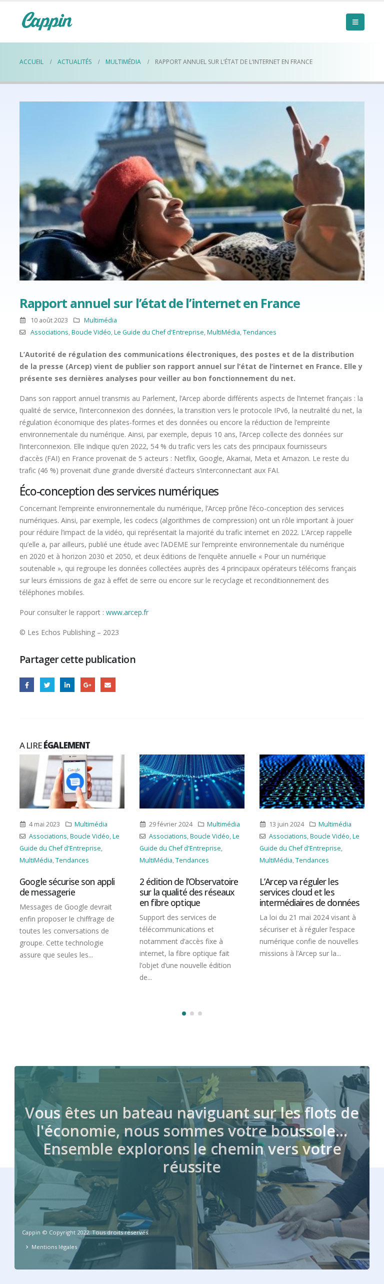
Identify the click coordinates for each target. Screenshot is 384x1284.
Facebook (27, 685)
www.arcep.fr (127, 612)
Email (107, 685)
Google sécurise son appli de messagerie (67, 887)
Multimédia (100, 320)
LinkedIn (67, 685)
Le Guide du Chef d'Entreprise (159, 332)
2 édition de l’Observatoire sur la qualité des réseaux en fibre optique (189, 892)
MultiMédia (223, 332)
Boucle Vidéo (91, 332)
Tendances (259, 332)
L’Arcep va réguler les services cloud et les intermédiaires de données (310, 892)
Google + (87, 685)
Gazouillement (47, 685)
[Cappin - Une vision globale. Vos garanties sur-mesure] (47, 21)
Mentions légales (54, 1246)
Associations (49, 332)
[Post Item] (72, 781)
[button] (184, 1013)
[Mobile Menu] (355, 22)
